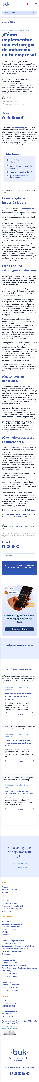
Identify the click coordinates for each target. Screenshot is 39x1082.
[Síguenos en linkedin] (8, 118)
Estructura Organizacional (12, 924)
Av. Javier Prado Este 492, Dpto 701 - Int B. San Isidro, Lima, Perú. (19, 1022)
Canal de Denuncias (10, 973)
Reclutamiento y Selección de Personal (17, 949)
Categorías (10, 13)
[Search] (4, 556)
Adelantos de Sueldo (10, 987)
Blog (4, 895)
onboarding (19, 128)
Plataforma (7, 921)
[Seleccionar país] (28, 4)
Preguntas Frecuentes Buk (12, 906)
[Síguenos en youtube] (18, 118)
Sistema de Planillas (9, 963)
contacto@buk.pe (9, 1003)
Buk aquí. (31, 510)
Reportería (6, 935)
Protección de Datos (10, 903)
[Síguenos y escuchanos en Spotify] (22, 118)
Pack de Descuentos (10, 990)
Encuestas (6, 954)
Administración (8, 960)
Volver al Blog (9, 22)
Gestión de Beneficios (10, 985)
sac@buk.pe (7, 1014)
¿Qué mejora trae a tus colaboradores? (19, 177)
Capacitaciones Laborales (12, 951)
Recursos (5, 898)
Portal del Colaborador (11, 927)
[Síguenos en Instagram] (23, 1073)
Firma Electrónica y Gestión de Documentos (19, 968)
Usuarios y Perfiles (9, 929)
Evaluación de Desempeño (12, 943)
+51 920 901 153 (8, 1006)
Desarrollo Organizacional (13, 941)
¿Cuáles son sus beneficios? (21, 172)
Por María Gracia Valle (14, 98)
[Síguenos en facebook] (3, 118)
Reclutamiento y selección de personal (15, 30)
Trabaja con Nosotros (10, 890)
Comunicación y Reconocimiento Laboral (18, 946)
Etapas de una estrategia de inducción (21, 167)
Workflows (6, 932)
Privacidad (6, 901)
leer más (19, 714)
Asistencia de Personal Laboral (14, 965)
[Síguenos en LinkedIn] (15, 1073)
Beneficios (6, 982)
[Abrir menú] (36, 4)
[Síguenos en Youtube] (19, 1073)
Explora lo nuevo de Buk (12, 909)
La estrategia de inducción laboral (20, 161)
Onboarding (6, 971)
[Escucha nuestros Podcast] (28, 1073)
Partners (5, 892)
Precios (5, 887)
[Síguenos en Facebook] (11, 1073)
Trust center (7, 911)
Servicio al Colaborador (11, 976)
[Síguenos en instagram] (13, 118)
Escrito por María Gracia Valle (21, 526)
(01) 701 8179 (7, 1016)
